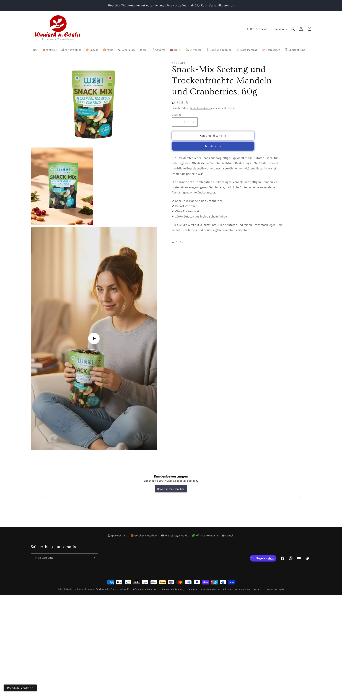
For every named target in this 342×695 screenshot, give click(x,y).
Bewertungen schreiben (171, 489)
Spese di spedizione (200, 107)
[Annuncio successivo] (254, 5)
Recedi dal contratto (20, 688)
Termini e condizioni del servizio (204, 589)
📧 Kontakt (228, 535)
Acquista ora (213, 146)
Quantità (176, 114)
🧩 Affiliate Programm (205, 535)
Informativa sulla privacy (172, 589)
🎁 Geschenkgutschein (144, 535)
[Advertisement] (107, 620)
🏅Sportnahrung (117, 535)
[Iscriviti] (93, 557)
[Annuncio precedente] (87, 5)
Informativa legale (275, 589)
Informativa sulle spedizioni (236, 589)
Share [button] (179, 241)
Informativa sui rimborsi (145, 589)
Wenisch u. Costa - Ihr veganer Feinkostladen (88, 589)
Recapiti (258, 589)
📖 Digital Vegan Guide (174, 535)
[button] (293, 29)
